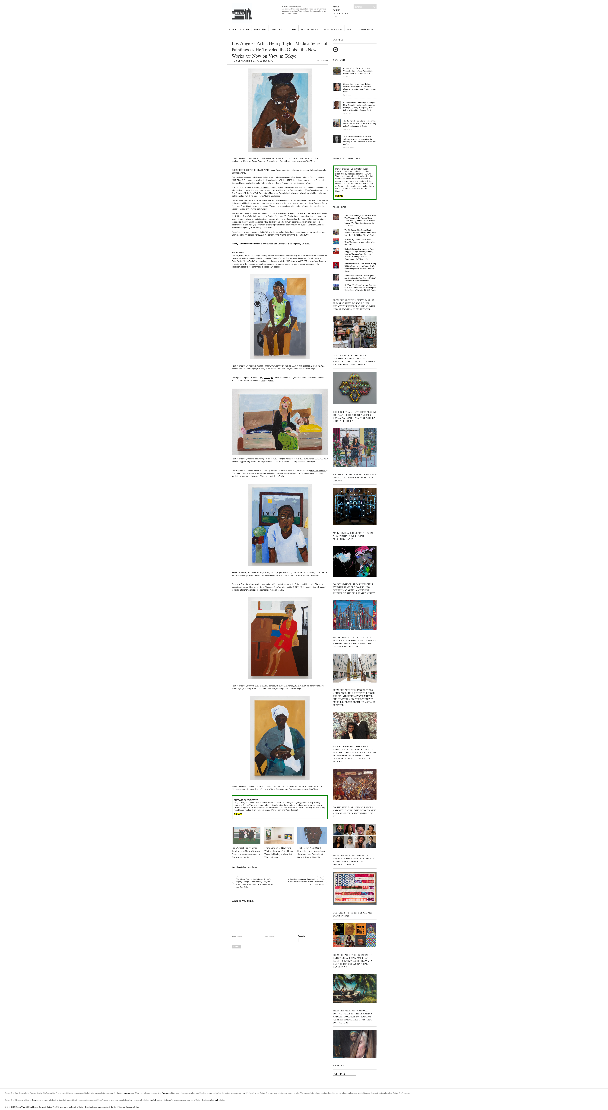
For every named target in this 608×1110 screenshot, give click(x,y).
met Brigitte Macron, (280, 183)
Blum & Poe (241, 867)
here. (271, 380)
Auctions (291, 29)
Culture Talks (365, 29)
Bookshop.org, (37, 1100)
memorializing (250, 590)
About (336, 7)
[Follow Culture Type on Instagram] (335, 51)
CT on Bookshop (340, 13)
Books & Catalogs (239, 29)
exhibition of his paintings (281, 200)
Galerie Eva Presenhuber (296, 177)
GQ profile (236, 473)
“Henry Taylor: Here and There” (246, 244)
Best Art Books (309, 29)
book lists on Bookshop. (216, 1100)
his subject (268, 378)
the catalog (287, 213)
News (349, 29)
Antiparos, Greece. (318, 470)
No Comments (322, 61)
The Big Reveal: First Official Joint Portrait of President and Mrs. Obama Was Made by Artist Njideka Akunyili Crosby (360, 232)
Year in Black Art (332, 29)
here (263, 380)
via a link (245, 1093)
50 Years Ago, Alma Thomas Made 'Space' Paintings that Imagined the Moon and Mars (360, 242)
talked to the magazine (294, 193)
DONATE (238, 814)
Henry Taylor (252, 867)
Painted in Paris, (239, 584)
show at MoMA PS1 (299, 261)
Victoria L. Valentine (244, 61)
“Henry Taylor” (249, 261)
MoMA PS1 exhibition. (307, 213)
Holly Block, (315, 584)
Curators (276, 29)
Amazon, (165, 1093)
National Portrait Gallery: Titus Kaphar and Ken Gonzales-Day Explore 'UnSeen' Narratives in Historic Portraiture (360, 278)
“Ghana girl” (264, 187)
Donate (336, 10)
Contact (337, 17)
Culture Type (20, 1107)
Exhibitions (260, 29)
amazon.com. (129, 1093)
